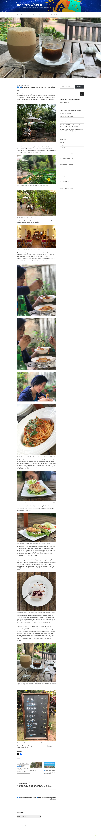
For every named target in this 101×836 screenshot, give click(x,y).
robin (28, 85)
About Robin (54, 15)
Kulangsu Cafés (42, 782)
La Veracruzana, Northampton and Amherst (70, 110)
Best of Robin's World (26, 785)
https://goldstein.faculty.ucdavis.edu (68, 169)
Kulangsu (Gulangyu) (29, 782)
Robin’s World (29, 5)
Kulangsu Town (24, 786)
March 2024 (63, 139)
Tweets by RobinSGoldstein (66, 188)
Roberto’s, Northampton (65, 113)
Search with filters (43, 15)
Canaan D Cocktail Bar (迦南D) (68, 131)
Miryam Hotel (33, 770)
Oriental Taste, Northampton (66, 116)
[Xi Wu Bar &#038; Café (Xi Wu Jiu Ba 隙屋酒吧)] (23, 767)
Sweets (41, 786)
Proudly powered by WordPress (24, 825)
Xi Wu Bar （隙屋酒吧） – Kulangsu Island (70, 124)
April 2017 (62, 148)
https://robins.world (64, 181)
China (34, 15)
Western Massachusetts (23, 15)
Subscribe (79, 86)
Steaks (36, 786)
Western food (48, 786)
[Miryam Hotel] (36, 765)
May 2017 (62, 145)
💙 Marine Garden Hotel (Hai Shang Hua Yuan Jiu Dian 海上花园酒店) (49, 772)
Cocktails (37, 785)
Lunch (31, 786)
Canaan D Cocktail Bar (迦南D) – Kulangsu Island (71, 129)
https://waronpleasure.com (66, 158)
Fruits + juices (45, 785)
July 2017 (62, 142)
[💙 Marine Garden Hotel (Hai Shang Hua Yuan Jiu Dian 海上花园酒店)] (49, 765)
